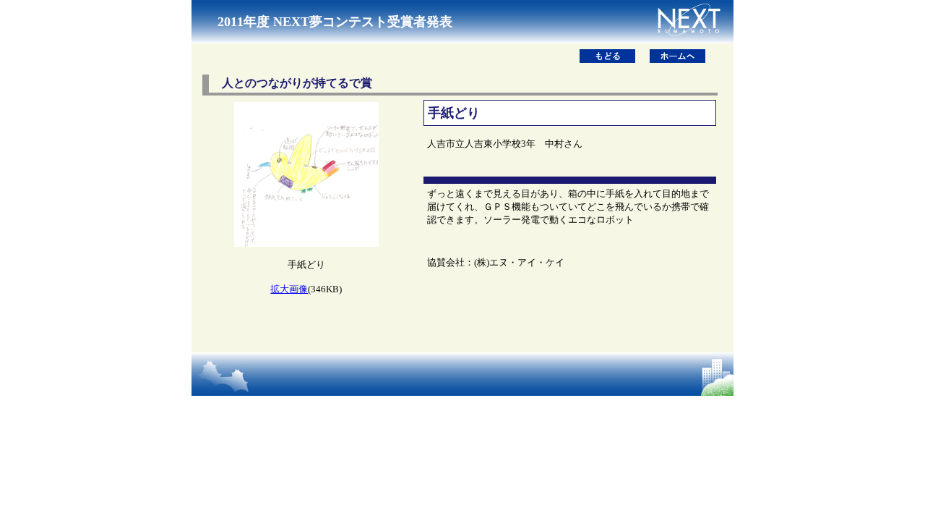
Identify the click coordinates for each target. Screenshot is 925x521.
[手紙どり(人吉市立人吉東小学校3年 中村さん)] (306, 243)
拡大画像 (289, 289)
